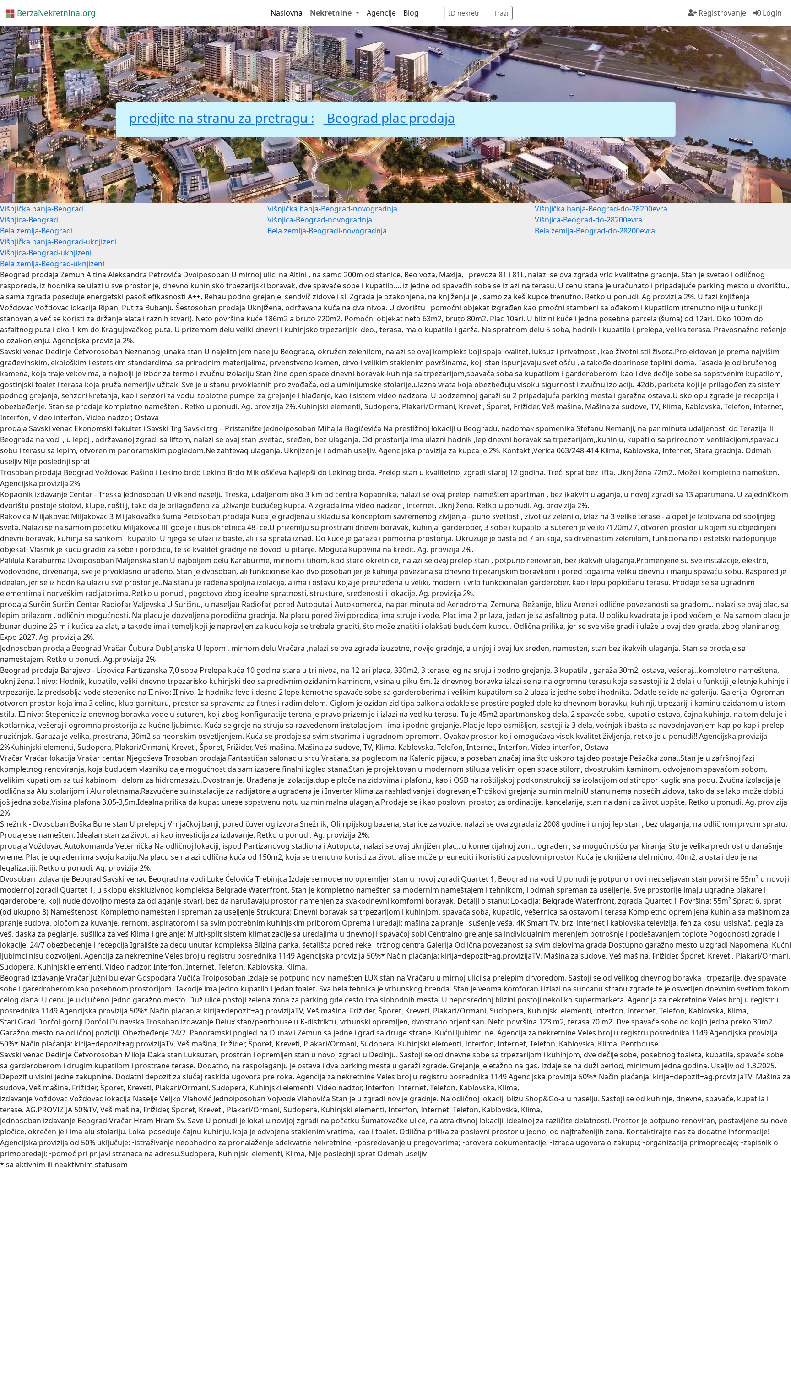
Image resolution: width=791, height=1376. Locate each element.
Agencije (381, 13)
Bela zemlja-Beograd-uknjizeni (52, 264)
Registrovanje (721, 13)
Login (771, 13)
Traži (501, 13)
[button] (334, 13)
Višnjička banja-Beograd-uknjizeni (58, 242)
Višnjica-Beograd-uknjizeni (46, 253)
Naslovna (287, 13)
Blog (411, 13)
